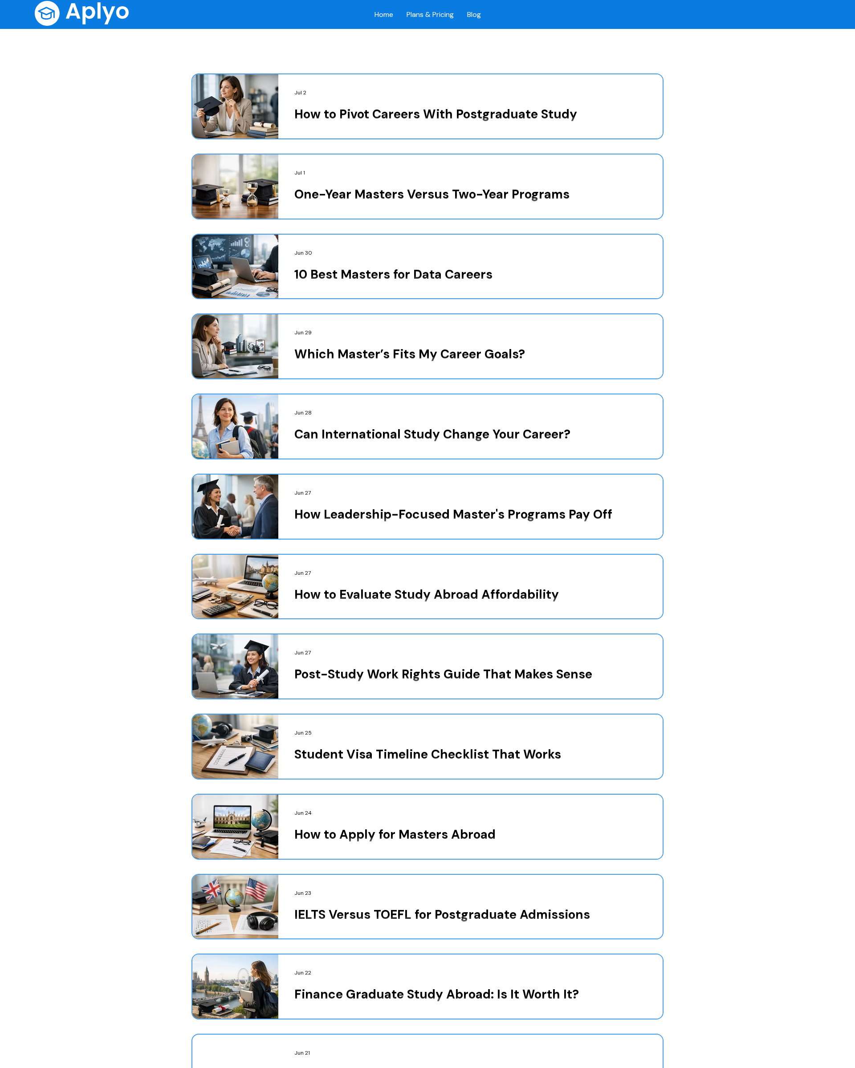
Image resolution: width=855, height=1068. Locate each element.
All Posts (203, 46)
